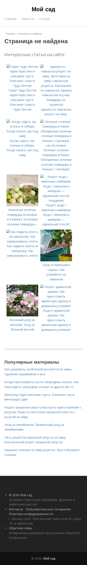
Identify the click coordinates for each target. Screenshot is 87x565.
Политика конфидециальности (31, 514)
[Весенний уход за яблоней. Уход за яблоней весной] (22, 315)
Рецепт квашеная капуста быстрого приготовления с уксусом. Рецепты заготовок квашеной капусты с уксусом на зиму (43, 412)
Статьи (44, 19)
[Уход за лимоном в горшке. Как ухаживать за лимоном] (56, 260)
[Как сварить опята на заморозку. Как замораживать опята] (22, 241)
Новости (28, 19)
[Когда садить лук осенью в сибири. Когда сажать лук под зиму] (22, 136)
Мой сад (43, 9)
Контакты (16, 509)
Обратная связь (20, 528)
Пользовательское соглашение (48, 509)
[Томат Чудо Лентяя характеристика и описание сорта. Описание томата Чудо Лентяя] (22, 86)
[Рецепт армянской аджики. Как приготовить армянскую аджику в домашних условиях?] (56, 306)
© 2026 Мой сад (20, 495)
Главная (10, 19)
